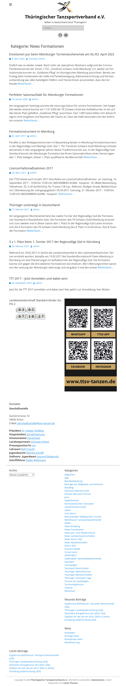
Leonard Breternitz (48, 456)
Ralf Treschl (28, 449)
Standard (69, 561)
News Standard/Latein (76, 542)
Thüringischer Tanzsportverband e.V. (65, 17)
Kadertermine (72, 500)
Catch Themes (70, 683)
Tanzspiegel (71, 565)
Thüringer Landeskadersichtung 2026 (84, 610)
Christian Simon (37, 58)
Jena (67, 497)
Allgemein (70, 474)
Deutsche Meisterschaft (77, 490)
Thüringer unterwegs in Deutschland (34, 205)
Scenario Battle (72, 548)
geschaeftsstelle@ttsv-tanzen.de (36, 423)
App (67, 477)
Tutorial (69, 587)
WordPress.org (72, 642)
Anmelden (70, 632)
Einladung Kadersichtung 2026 (80, 619)
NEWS (68, 523)
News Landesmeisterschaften (80, 535)
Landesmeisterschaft (75, 506)
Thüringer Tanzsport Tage (78, 577)
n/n (34, 445)
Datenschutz (97, 679)
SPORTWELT (71, 555)
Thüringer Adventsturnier (78, 571)
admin (35, 99)
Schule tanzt (71, 552)
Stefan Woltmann (36, 460)
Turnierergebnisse (74, 584)
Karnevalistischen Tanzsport (79, 503)
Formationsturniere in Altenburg (31, 131)
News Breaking (72, 526)
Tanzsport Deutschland (77, 568)
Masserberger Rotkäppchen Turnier (83, 516)
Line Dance (70, 513)
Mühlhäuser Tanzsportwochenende (83, 519)
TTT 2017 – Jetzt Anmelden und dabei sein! (38, 278)
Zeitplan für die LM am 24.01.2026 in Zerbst (87, 616)
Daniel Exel (33, 438)
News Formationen (74, 529)
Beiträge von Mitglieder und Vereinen (84, 484)
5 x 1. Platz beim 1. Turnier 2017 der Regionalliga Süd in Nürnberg (54, 242)
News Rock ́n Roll (73, 539)
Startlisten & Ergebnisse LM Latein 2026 (85, 613)
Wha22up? (70, 590)
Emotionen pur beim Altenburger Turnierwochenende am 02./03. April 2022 (61, 54)
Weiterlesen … (26, 83)
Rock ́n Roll (70, 545)
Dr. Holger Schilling (33, 430)
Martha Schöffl (35, 453)
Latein (68, 510)
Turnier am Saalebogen (77, 581)
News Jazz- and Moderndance (80, 532)
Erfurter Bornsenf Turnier (78, 494)
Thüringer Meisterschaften (78, 574)
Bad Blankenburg (73, 481)
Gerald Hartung (36, 434)
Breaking (69, 487)
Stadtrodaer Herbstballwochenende (83, 558)
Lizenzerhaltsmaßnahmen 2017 (31, 168)
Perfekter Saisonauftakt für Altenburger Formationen (46, 95)
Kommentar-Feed (73, 639)
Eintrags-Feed (72, 635)
